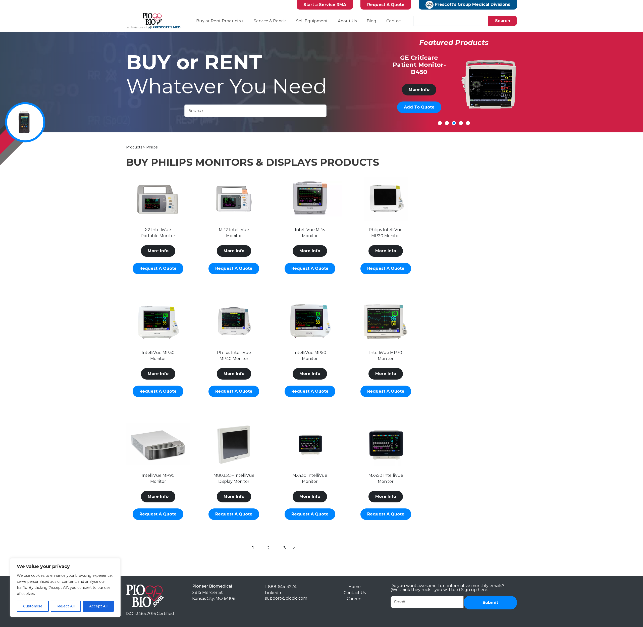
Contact (394, 21)
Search (502, 20)
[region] (65, 587)
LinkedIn (274, 592)
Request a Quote (158, 268)
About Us (347, 21)
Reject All (66, 606)
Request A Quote (385, 4)
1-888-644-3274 (280, 586)
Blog (371, 21)
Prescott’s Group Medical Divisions (472, 4)
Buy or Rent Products (218, 21)
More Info (446, 89)
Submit (490, 602)
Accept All (98, 606)
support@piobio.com (286, 598)
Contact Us (355, 592)
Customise (32, 606)
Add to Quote (446, 107)
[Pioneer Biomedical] (145, 595)
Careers (354, 598)
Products (134, 147)
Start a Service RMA (324, 4)
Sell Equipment (312, 21)
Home (354, 586)
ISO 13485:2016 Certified (150, 613)
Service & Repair (270, 21)
